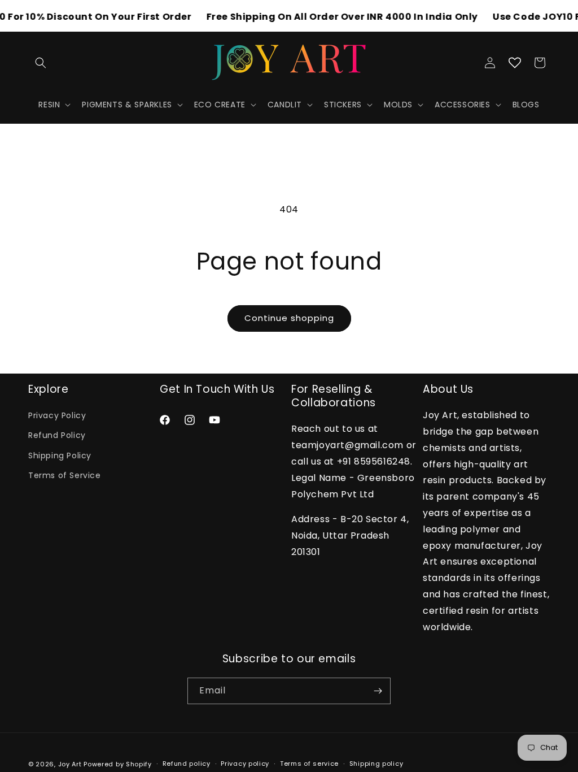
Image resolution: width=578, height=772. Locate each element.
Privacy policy (245, 763)
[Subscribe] (377, 691)
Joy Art (70, 764)
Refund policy (187, 763)
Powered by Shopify (118, 764)
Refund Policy (57, 435)
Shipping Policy (59, 455)
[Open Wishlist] (514, 62)
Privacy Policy (57, 415)
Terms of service (309, 763)
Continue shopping (289, 318)
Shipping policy (376, 763)
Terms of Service (64, 475)
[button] (40, 62)
